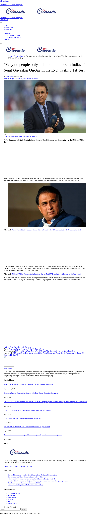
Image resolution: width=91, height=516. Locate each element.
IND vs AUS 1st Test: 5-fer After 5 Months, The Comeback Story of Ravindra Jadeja (45, 351)
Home (6, 25)
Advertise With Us (14, 493)
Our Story (11, 501)
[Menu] (1, 22)
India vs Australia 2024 (12, 347)
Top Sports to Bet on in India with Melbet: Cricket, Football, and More (28, 384)
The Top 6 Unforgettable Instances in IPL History (25, 485)
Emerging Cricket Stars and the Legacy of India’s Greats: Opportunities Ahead (31, 393)
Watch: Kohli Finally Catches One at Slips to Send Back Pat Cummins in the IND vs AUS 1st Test (46, 230)
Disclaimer (12, 497)
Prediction (7, 33)
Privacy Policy (13, 503)
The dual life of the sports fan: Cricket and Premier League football (27, 427)
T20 (5, 31)
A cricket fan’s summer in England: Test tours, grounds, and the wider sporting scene (33, 435)
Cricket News (8, 27)
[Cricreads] (31, 16)
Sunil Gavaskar (26, 347)
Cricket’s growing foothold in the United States (24, 483)
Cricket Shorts (19, 56)
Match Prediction (15, 37)
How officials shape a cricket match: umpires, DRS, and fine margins (27, 410)
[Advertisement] (45, 160)
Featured (7, 39)
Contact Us (4, 20)
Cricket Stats (8, 29)
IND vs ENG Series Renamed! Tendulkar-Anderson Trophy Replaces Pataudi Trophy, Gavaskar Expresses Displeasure (45, 402)
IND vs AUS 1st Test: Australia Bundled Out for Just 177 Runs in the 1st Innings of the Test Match (46, 274)
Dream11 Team (14, 35)
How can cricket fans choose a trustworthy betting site (22, 418)
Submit (23, 509)
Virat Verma (9, 76)
